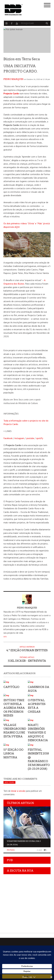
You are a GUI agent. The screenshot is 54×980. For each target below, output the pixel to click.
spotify (39, 438)
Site (5, 637)
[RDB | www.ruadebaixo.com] (21, 10)
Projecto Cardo (11, 93)
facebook (8, 438)
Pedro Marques (13, 79)
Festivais (11, 850)
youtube (30, 438)
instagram (19, 438)
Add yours (9, 782)
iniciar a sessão (18, 790)
